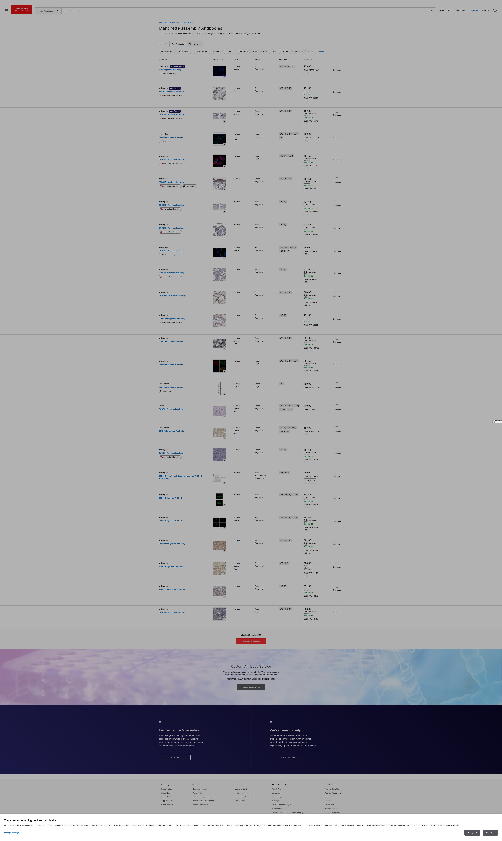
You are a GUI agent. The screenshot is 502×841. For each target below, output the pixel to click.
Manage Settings (11, 832)
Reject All (490, 833)
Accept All (472, 833)
